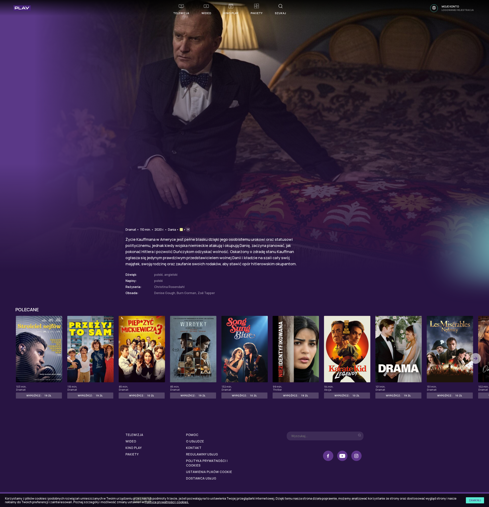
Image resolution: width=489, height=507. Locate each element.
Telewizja (134, 435)
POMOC (192, 435)
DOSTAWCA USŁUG (201, 478)
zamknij (475, 500)
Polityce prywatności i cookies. (167, 502)
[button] (475, 358)
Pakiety (132, 454)
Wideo (130, 441)
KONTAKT (194, 448)
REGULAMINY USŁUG (202, 454)
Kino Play (133, 448)
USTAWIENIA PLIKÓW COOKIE (209, 472)
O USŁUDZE (195, 441)
